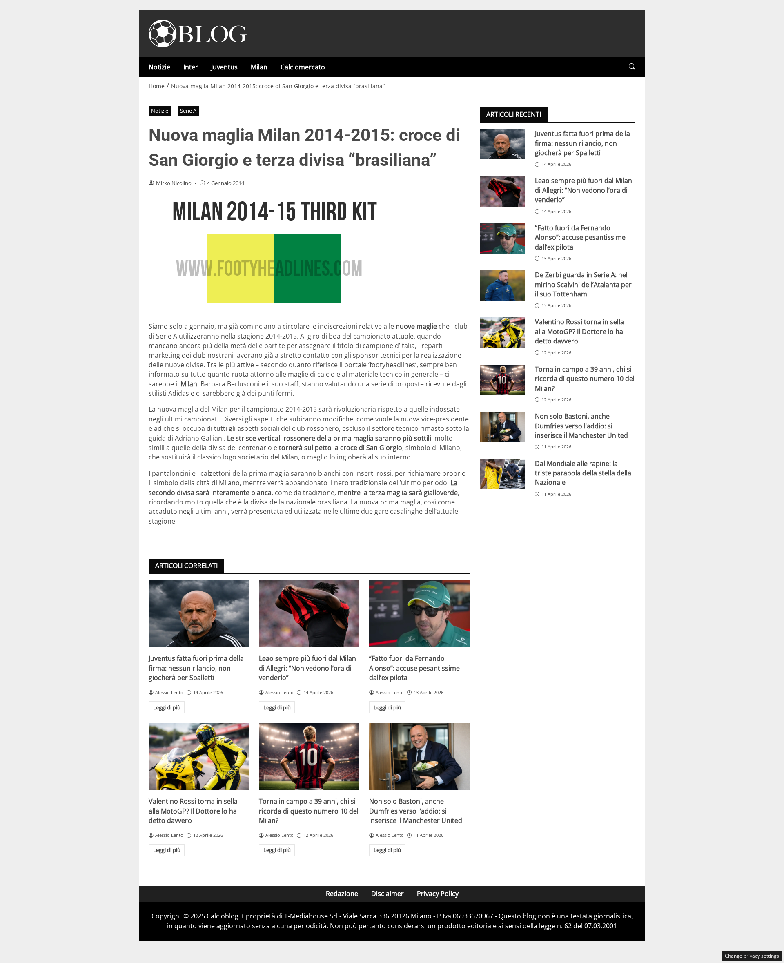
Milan (259, 66)
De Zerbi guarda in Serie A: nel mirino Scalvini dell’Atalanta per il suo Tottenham (583, 284)
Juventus (224, 66)
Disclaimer (387, 893)
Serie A (188, 110)
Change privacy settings (752, 955)
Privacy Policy (438, 893)
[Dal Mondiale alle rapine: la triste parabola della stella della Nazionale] (502, 474)
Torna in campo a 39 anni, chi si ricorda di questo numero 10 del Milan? (309, 811)
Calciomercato (303, 66)
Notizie (159, 66)
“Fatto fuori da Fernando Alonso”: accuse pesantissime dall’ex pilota (414, 668)
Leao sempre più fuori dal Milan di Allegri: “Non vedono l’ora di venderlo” (307, 668)
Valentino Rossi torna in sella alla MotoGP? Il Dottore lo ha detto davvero (193, 811)
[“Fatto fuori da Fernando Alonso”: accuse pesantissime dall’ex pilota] (419, 613)
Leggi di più (166, 707)
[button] (632, 66)
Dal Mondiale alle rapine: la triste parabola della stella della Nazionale (583, 473)
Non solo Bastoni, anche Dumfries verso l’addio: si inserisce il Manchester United (415, 811)
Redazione (342, 893)
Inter (190, 66)
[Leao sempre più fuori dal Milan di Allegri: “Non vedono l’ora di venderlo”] (309, 613)
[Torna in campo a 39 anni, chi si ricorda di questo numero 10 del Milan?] (309, 756)
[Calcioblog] (198, 32)
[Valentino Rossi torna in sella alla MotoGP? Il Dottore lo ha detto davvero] (199, 756)
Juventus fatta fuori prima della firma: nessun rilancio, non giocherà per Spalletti (196, 668)
